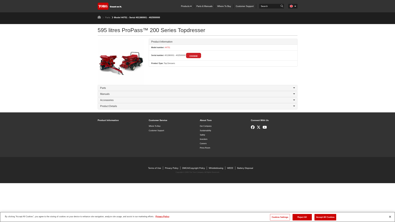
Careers (203, 143)
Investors (203, 139)
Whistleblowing (216, 168)
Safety (202, 135)
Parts (107, 17)
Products (185, 6)
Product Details (108, 106)
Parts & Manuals (204, 6)
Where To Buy (224, 6)
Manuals (105, 94)
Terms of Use (154, 168)
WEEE (230, 168)
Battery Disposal (245, 168)
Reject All (302, 217)
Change (193, 56)
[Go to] (282, 5)
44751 (167, 47)
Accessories (107, 100)
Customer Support (245, 6)
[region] (197, 217)
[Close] (390, 216)
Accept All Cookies (325, 217)
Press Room (205, 148)
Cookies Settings (280, 217)
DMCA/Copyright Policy (193, 168)
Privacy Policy (171, 168)
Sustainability (205, 131)
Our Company (206, 126)
